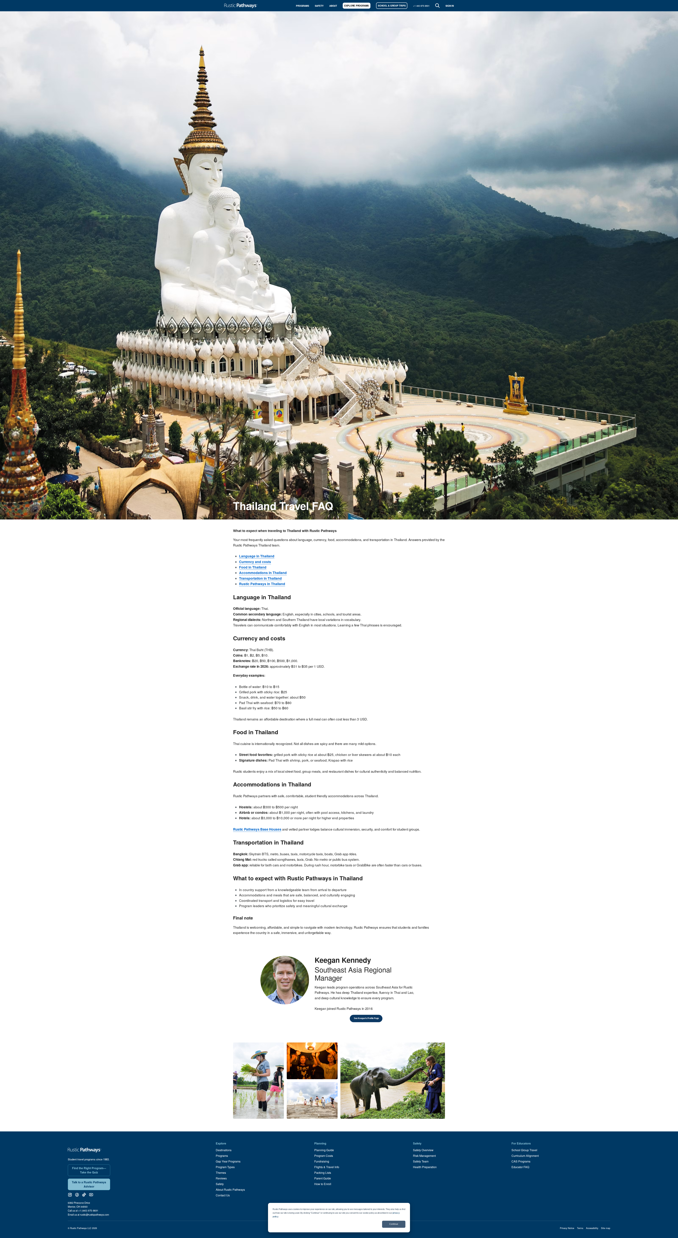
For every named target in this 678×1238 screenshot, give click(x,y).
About (333, 5)
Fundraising (321, 1161)
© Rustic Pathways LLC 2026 (82, 1228)
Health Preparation (425, 1167)
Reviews (221, 1178)
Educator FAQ (520, 1167)
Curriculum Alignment (525, 1156)
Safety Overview (423, 1150)
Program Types (225, 1167)
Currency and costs (255, 561)
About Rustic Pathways (230, 1190)
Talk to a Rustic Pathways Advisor (89, 1184)
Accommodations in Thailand (263, 572)
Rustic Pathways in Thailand (262, 583)
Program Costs (323, 1156)
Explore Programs (356, 5)
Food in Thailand (252, 567)
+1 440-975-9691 (421, 5)
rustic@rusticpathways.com (94, 1214)
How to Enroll (322, 1184)
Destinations (223, 1150)
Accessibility (592, 1228)
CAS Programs (521, 1161)
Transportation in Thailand (260, 578)
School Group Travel (524, 1150)
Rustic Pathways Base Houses (257, 829)
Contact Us (223, 1195)
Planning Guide (324, 1150)
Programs (302, 6)
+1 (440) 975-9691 (88, 1210)
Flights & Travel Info (326, 1167)
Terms (580, 1228)
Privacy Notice (567, 1228)
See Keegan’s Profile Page (366, 1018)
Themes (221, 1173)
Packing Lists (322, 1173)
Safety (319, 5)
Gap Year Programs (228, 1161)
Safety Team (421, 1161)
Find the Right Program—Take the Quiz (89, 1170)
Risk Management (424, 1156)
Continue (393, 1224)
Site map (605, 1228)
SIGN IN (449, 5)
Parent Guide (322, 1178)
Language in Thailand (256, 556)
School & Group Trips (392, 5)
